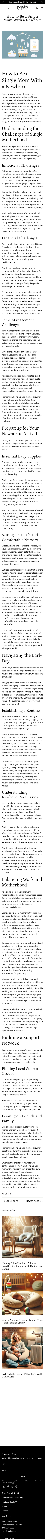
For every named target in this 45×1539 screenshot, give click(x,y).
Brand (4, 1506)
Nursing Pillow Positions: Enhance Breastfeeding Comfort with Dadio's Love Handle (22, 1266)
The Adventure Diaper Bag (12, 1497)
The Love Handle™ (9, 1502)
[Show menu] (3, 8)
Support (5, 1511)
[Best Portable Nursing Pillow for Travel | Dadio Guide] (22, 1348)
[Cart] (41, 8)
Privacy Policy (34, 1481)
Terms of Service (6, 1483)
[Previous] (3, 2)
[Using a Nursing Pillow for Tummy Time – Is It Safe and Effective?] (22, 1294)
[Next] (42, 2)
